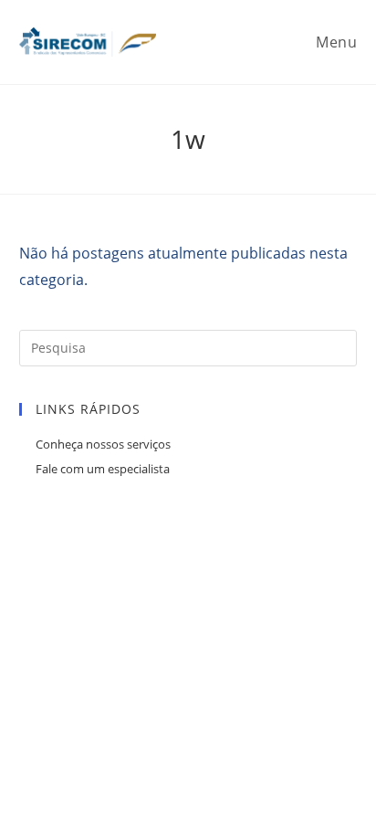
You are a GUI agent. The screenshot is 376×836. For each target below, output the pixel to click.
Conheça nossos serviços (103, 444)
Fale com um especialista (103, 468)
